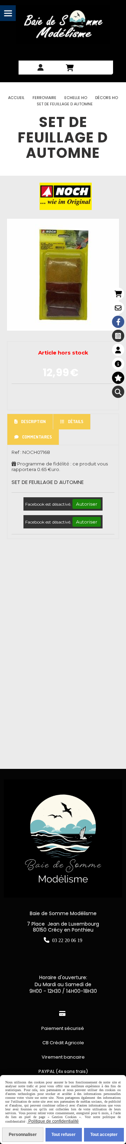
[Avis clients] (118, 378)
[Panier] (118, 294)
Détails (75, 421)
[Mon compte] (118, 350)
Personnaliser (23, 1134)
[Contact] (118, 308)
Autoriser (86, 504)
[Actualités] (118, 364)
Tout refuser (63, 1134)
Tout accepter (104, 1134)
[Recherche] (118, 392)
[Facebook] (118, 322)
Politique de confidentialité (53, 1121)
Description (33, 421)
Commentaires (37, 437)
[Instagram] (118, 336)
